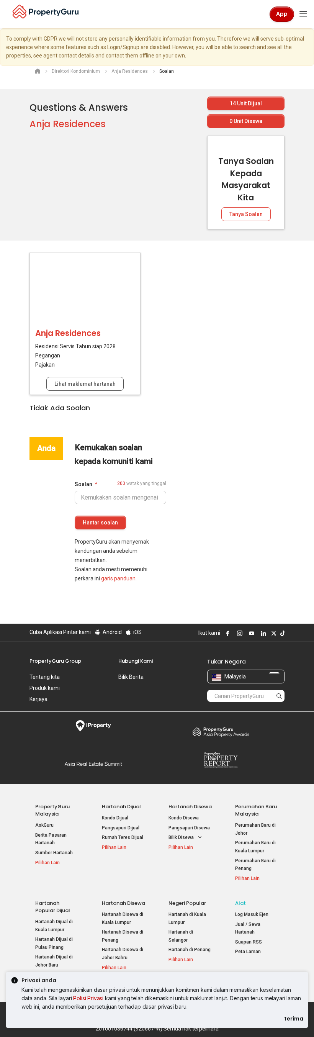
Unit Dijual (246, 103)
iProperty (93, 726)
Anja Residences (67, 124)
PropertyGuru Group (55, 661)
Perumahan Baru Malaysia (256, 810)
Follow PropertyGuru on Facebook (226, 633)
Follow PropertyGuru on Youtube (250, 633)
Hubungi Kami (135, 661)
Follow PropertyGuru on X (273, 633)
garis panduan (118, 578)
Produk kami (44, 688)
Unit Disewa (245, 121)
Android (111, 632)
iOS (137, 632)
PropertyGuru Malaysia (52, 810)
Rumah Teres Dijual (122, 837)
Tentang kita (44, 677)
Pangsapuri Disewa (189, 828)
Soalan (83, 484)
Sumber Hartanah (54, 852)
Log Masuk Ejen (251, 914)
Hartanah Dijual (121, 806)
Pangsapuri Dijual (120, 828)
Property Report (221, 760)
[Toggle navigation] (303, 14)
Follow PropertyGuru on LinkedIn (262, 633)
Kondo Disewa (183, 818)
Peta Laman (248, 951)
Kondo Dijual (115, 818)
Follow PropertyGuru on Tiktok (281, 633)
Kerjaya (38, 699)
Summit (93, 763)
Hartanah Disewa (190, 806)
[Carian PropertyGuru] (279, 695)
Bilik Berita (131, 677)
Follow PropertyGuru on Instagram (238, 633)
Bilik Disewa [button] (181, 837)
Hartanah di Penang (189, 949)
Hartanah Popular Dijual (52, 906)
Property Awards (221, 731)
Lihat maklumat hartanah (85, 384)
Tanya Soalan (246, 214)
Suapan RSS (248, 942)
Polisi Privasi (88, 998)
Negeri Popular (187, 903)
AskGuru (44, 825)
